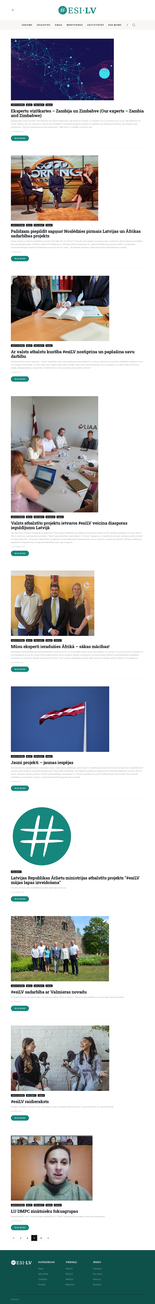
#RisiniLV (70, 1284)
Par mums (97, 1274)
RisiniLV (50, 517)
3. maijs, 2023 (16, 372)
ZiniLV (58, 640)
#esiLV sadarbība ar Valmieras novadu (49, 992)
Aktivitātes (18, 105)
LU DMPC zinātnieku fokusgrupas (44, 1211)
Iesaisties (97, 1268)
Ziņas (49, 105)
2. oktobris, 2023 (17, 131)
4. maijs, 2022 (16, 781)
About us (97, 1279)
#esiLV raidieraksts (30, 1101)
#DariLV (69, 1274)
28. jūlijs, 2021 (16, 1002)
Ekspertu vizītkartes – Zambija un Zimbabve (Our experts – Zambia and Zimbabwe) (77, 113)
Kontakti (97, 1284)
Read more (20, 138)
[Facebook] (12, 10)
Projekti (39, 105)
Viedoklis (42, 1279)
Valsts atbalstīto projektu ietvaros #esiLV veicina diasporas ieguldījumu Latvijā (69, 525)
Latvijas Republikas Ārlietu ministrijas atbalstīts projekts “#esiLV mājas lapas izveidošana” (75, 880)
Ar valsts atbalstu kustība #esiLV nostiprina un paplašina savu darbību (73, 354)
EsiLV (29, 105)
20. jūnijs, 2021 (16, 1221)
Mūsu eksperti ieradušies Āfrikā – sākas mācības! (60, 646)
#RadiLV (69, 1279)
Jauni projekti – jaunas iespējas (42, 762)
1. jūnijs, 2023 (16, 252)
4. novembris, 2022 (18, 547)
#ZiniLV (69, 1268)
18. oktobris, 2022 (17, 662)
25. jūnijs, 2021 (16, 1111)
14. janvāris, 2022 (17, 892)
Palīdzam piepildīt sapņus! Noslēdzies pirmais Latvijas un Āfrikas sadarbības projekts (76, 233)
